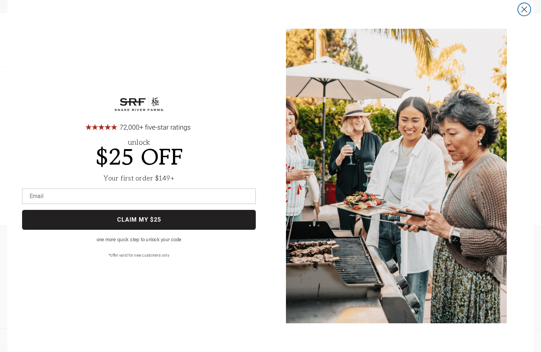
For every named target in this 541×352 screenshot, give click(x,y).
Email (36, 196)
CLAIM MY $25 (139, 219)
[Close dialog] (524, 9)
